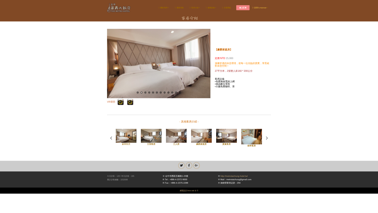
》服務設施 (210, 8)
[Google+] (196, 168)
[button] (111, 139)
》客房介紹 (194, 8)
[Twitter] (181, 168)
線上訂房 (242, 8)
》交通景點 (226, 8)
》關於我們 (163, 8)
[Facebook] (189, 168)
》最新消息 (179, 8)
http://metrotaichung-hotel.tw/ (234, 179)
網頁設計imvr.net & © (189, 193)
